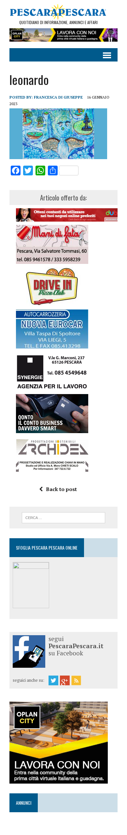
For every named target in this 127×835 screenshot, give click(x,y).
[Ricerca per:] (64, 517)
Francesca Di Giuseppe (58, 97)
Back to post (61, 489)
